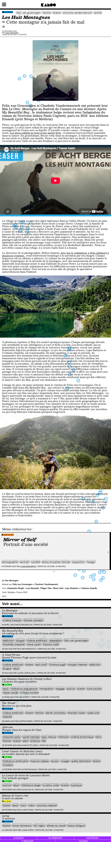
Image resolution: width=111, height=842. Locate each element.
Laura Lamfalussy (26, 673)
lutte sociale (94, 688)
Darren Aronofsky (56, 712)
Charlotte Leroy (29, 745)
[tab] (53, 571)
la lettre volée (51, 785)
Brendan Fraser (76, 712)
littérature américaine (15, 760)
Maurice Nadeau (39, 760)
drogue (20, 640)
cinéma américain (37, 640)
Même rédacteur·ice (17, 529)
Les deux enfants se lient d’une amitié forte (36, 133)
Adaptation (55, 640)
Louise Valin (27, 790)
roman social (10, 692)
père (25, 740)
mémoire (63, 736)
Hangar (91, 561)
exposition (78, 561)
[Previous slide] (2, 552)
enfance (35, 740)
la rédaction (55, 837)
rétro (98, 736)
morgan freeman (77, 664)
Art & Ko (9, 535)
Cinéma (8, 12)
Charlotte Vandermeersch (77, 12)
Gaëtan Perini (25, 721)
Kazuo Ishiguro (76, 825)
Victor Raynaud (29, 769)
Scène (7, 801)
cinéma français (12, 620)
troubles (8, 764)
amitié (97, 12)
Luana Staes (27, 810)
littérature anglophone (24, 688)
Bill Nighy (39, 825)
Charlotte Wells (12, 736)
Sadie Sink (93, 712)
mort (23, 805)
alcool (54, 760)
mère (31, 805)
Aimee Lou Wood (56, 825)
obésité (7, 716)
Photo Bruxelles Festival (56, 561)
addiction (8, 640)
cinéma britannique (82, 736)
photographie (10, 561)
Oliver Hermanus (21, 825)
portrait (24, 561)
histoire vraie (50, 644)
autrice (71, 688)
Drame (56, 12)
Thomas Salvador (33, 620)
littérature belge (30, 785)
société (35, 561)
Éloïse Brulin (25, 625)
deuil (16, 668)
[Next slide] (108, 552)
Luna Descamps (11, 33)
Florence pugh (57, 664)
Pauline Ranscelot (26, 649)
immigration (47, 688)
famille (47, 12)
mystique (76, 785)
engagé (60, 688)
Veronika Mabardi (47, 805)
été (44, 740)
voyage (65, 760)
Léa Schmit (24, 697)
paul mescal (49, 736)
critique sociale (29, 692)
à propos (18, 837)
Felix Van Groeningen (28, 12)
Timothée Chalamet (14, 644)
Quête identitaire (81, 760)
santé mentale (31, 736)
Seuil (6, 688)
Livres (8, 685)
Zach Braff (41, 664)
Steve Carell (34, 644)
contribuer (92, 837)
